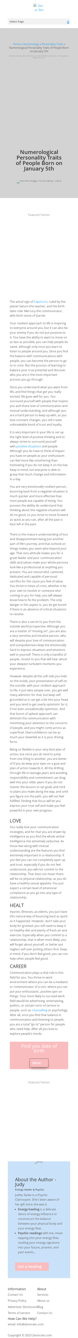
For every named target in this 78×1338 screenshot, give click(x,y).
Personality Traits (52, 44)
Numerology (31, 44)
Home (17, 44)
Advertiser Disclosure (22, 1307)
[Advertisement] (39, 99)
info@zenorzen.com (30, 1324)
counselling (39, 1010)
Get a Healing (30, 1266)
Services (42, 1295)
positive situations (28, 446)
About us (43, 1301)
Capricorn (41, 302)
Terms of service (19, 1313)
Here (36, 1062)
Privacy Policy (17, 1301)
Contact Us (15, 1295)
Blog (40, 1307)
